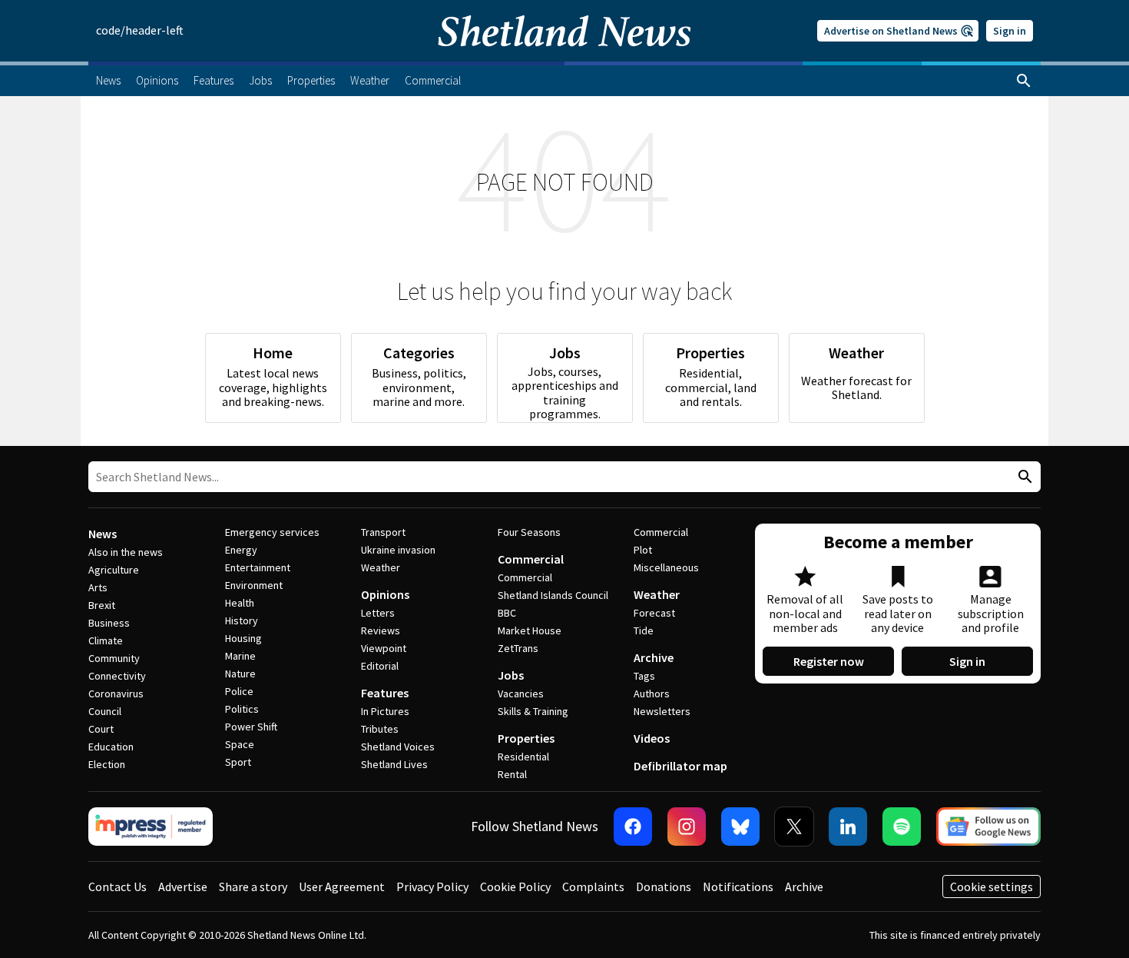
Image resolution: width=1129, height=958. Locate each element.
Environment (254, 585)
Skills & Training (533, 711)
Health (239, 603)
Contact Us (117, 886)
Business (109, 623)
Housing (243, 638)
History (241, 620)
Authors (652, 693)
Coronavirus (116, 693)
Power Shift (251, 726)
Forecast (654, 613)
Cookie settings (991, 886)
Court (101, 729)
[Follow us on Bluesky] (740, 826)
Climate (105, 640)
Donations (663, 886)
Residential (523, 756)
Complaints (593, 886)
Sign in (1009, 31)
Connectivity (117, 676)
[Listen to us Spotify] (901, 826)
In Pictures (385, 711)
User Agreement (342, 886)
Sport (238, 762)
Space (239, 744)
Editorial (380, 666)
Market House (529, 630)
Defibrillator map (680, 765)
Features (385, 692)
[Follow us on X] (794, 826)
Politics (242, 709)
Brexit (101, 605)
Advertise (182, 886)
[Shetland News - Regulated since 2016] (150, 826)
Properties (526, 738)
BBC (507, 613)
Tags (644, 676)
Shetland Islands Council (553, 595)
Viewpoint (383, 648)
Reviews (380, 630)
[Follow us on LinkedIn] (848, 826)
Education (111, 746)
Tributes (380, 729)
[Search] (1024, 80)
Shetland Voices (398, 746)
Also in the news (125, 552)
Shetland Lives (394, 764)
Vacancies (521, 693)
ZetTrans (518, 648)
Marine (240, 656)
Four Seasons (529, 532)
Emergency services (272, 532)
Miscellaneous (666, 567)
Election (106, 764)
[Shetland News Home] (564, 57)
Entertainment (257, 567)
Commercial (531, 559)
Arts (98, 587)
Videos (652, 738)
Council (104, 711)
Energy (241, 550)
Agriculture (113, 570)
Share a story (253, 886)
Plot (643, 550)
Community (114, 658)
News (102, 533)
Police (239, 691)
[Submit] (1023, 477)
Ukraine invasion (398, 550)
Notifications (738, 886)
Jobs (511, 675)
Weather (380, 567)
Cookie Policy (515, 886)
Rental (512, 774)
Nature (240, 673)
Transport (383, 532)
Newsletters (662, 711)
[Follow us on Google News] (988, 826)
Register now (828, 661)
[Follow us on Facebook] (633, 826)
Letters (378, 613)
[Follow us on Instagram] (686, 826)
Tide (644, 630)
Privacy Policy (432, 886)
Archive (654, 657)
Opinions (385, 594)
